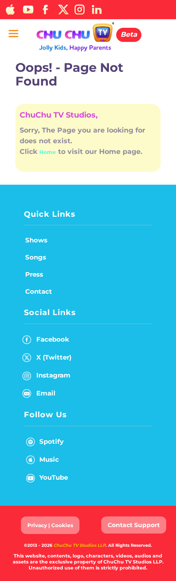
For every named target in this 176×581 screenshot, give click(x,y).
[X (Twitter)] (62, 9)
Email (46, 393)
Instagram (53, 375)
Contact (38, 291)
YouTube (53, 477)
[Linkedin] (96, 9)
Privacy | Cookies (50, 525)
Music (49, 459)
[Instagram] (79, 9)
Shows (36, 240)
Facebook (52, 339)
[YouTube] (28, 9)
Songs (35, 257)
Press (34, 274)
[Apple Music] (11, 9)
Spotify (51, 441)
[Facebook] (45, 9)
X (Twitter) (53, 357)
